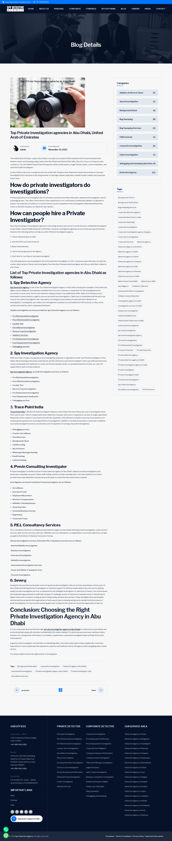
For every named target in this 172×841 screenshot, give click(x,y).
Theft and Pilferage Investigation (99, 762)
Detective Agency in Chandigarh (137, 743)
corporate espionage (126, 222)
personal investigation (127, 330)
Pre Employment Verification (97, 739)
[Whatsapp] (6, 835)
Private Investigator (126, 370)
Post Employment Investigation (98, 743)
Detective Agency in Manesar (136, 815)
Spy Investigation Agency (21, 372)
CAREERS (135, 9)
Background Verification (27, 666)
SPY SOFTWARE (108, 9)
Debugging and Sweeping (96, 796)
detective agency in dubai (128, 256)
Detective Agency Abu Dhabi (74, 666)
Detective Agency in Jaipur (135, 791)
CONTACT (160, 9)
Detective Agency (128, 172)
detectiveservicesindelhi (127, 281)
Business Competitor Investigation (100, 777)
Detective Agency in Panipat (136, 781)
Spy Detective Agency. (24, 836)
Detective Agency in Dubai (135, 767)
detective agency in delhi (128, 251)
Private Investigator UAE (81, 671)
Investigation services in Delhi (130, 306)
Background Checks (126, 197)
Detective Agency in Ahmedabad (138, 762)
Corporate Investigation (95, 734)
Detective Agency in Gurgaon (136, 753)
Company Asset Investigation (98, 758)
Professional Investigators (128, 379)
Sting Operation (92, 791)
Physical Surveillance (65, 758)
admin (23, 149)
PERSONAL (59, 9)
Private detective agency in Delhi (131, 360)
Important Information (154, 836)
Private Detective (144, 350)
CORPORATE (75, 9)
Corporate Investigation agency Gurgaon (134, 232)
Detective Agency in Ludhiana (136, 796)
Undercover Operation (95, 786)
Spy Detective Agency (19, 287)
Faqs (12, 805)
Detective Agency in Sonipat (136, 786)
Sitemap (14, 800)
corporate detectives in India (129, 217)
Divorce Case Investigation (68, 767)
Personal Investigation (66, 734)
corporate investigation (50, 666)
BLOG (123, 9)
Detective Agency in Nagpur (136, 777)
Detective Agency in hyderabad (137, 758)
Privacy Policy (138, 836)
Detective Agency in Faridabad (137, 805)
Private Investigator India (128, 375)
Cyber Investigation (129, 155)
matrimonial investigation (21, 671)
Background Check (128, 110)
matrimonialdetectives (127, 315)
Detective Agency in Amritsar (130, 247)
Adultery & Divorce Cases (131, 93)
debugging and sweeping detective (136, 163)
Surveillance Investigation (128, 389)
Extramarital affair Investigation (131, 291)
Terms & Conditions (123, 836)
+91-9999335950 (42, 2)
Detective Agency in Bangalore (137, 739)
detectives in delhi (148, 281)
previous (25, 690)
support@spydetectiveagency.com (17, 2)
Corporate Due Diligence (96, 748)
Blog (12, 795)
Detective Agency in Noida (135, 734)
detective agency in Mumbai (129, 271)
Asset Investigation (129, 101)
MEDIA (148, 9)
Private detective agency (128, 355)
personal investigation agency (130, 335)
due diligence (123, 286)
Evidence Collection (140, 286)
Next (94, 690)
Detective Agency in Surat (135, 810)
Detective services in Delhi (128, 276)
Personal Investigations (127, 340)
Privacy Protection (125, 350)
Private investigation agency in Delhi (132, 365)
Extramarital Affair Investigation (70, 762)
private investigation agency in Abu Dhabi (62, 629)
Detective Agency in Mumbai (136, 748)
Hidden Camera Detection (128, 296)
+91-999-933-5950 (18, 744)
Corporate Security (125, 242)
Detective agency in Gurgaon (129, 261)
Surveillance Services (19, 676)
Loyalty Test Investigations (67, 748)
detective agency (144, 242)
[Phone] (6, 829)
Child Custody (126, 137)
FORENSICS (91, 9)
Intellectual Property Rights (97, 781)
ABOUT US (44, 9)
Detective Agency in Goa (135, 772)
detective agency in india (128, 266)
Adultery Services (64, 786)
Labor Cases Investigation (96, 772)
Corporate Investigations (128, 237)
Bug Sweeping (126, 119)
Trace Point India (17, 412)
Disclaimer (110, 836)
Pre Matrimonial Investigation (130, 345)
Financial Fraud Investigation (68, 777)
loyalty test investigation (128, 311)
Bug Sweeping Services (130, 128)
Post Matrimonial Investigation (69, 739)
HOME (31, 9)
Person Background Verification (70, 772)
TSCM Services (148, 389)
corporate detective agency (129, 212)
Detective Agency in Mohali (136, 801)
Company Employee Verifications (99, 753)
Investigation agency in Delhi (129, 301)
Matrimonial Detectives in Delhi (131, 320)
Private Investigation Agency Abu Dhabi (51, 671)
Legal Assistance (92, 767)
